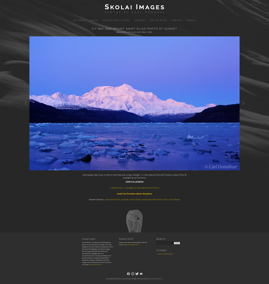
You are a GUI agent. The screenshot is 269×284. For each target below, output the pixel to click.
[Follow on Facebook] (128, 273)
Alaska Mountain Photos (152, 199)
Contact (176, 20)
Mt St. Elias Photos (172, 199)
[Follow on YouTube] (141, 273)
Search (191, 20)
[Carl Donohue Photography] (134, 11)
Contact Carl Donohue (165, 254)
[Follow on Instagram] (132, 273)
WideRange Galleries (156, 279)
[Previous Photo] (26, 108)
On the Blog (158, 20)
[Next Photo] (242, 108)
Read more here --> (96, 264)
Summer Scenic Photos (131, 199)
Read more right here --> (132, 245)
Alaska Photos (117, 188)
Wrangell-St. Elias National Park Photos (142, 188)
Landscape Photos (112, 199)
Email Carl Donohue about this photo (134, 193)
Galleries (79, 20)
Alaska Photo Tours (116, 20)
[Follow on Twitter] (137, 273)
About (94, 20)
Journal (140, 20)
